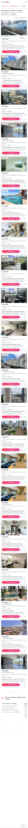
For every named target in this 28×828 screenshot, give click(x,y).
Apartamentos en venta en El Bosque (10, 710)
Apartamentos (19, 12)
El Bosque (14, 14)
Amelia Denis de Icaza (5, 14)
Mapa (24, 825)
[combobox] (20, 18)
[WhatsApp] (25, 51)
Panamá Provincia (4, 13)
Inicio (2, 12)
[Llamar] (21, 51)
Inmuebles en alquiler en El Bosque (9, 705)
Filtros (24, 6)
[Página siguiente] (20, 691)
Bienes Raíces (8, 12)
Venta (14, 12)
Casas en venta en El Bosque (8, 707)
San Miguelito (12, 13)
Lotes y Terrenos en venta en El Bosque (10, 712)
